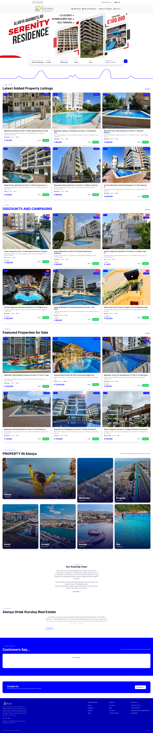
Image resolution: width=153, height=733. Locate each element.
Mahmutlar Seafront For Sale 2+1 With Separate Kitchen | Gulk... (26, 131)
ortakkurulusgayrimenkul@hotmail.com (140, 710)
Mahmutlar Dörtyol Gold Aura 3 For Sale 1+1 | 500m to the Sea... (76, 185)
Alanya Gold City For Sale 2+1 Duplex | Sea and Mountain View (126, 307)
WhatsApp (45, 140)
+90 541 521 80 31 (135, 708)
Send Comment (76, 657)
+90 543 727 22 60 (136, 705)
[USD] (36, 2)
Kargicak (90, 710)
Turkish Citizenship (105, 9)
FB (9, 718)
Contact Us (112, 710)
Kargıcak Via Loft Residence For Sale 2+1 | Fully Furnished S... (75, 429)
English (118, 2)
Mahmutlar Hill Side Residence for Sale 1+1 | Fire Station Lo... (25, 429)
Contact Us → (140, 687)
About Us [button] (116, 9)
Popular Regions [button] (90, 9)
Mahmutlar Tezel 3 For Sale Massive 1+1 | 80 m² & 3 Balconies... (126, 375)
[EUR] (33, 2)
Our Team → (76, 591)
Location (48, 60)
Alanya (89, 705)
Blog (110, 708)
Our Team (111, 705)
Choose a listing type (37, 60)
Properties (77, 9)
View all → (147, 89)
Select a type (63, 60)
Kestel (89, 713)
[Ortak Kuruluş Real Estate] (44, 9)
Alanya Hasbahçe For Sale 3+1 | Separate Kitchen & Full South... (126, 429)
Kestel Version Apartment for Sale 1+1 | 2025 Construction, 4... (26, 185)
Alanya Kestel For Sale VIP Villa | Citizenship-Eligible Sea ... (75, 375)
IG (3, 718)
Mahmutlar (90, 708)
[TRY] (42, 2)
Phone (39, 140)
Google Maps (134, 713)
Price (90, 60)
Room (76, 60)
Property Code (109, 60)
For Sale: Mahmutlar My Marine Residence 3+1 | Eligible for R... (26, 307)
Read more (49, 628)
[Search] (125, 61)
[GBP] (39, 2)
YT (6, 718)
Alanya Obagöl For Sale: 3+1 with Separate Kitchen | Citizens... (26, 251)
